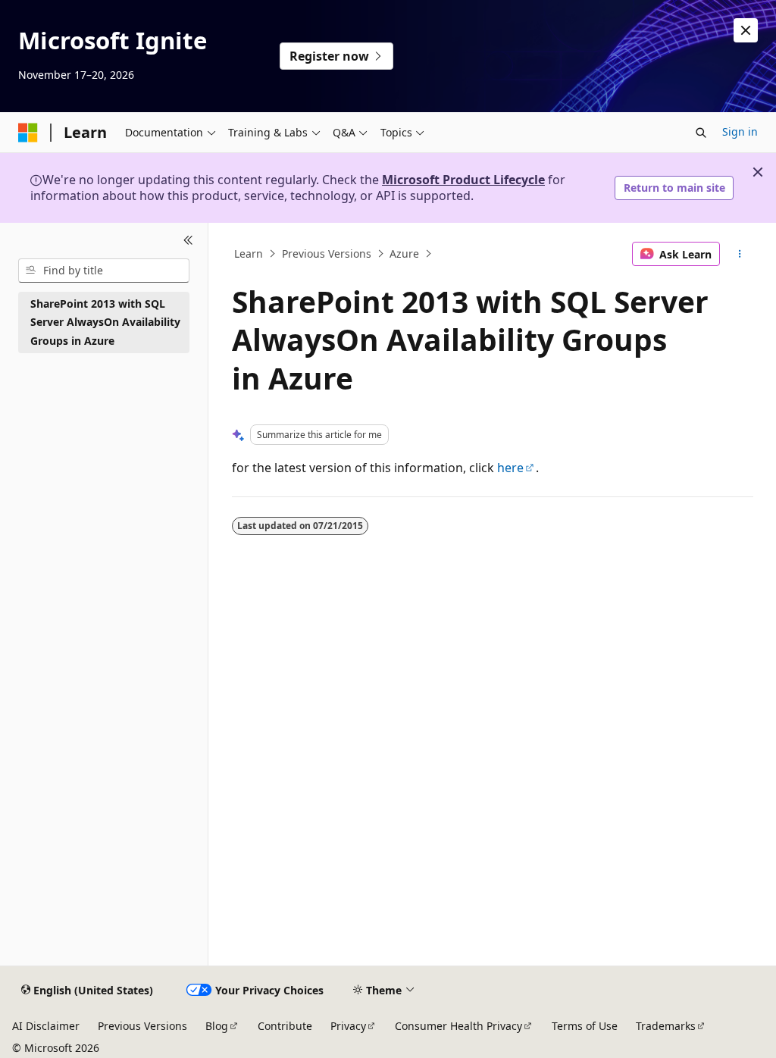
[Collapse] (188, 241)
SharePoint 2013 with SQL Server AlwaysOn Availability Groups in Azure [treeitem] (105, 322)
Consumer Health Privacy (458, 1026)
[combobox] (103, 270)
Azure (404, 253)
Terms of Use (585, 1026)
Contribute (285, 1026)
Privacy (348, 1026)
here (510, 467)
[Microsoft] (28, 132)
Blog (216, 1026)
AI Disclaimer (46, 1026)
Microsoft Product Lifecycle (463, 179)
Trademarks (666, 1026)
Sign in (740, 131)
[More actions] (739, 254)
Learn (248, 253)
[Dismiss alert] (746, 30)
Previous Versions (326, 253)
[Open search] (701, 132)
